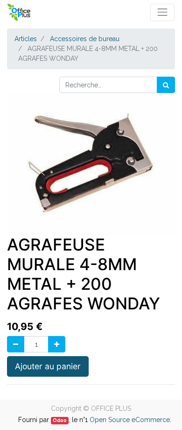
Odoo (60, 420)
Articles (25, 39)
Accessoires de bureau (84, 39)
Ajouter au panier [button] (48, 366)
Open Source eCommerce (130, 419)
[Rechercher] (166, 85)
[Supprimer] (15, 344)
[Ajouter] (56, 344)
